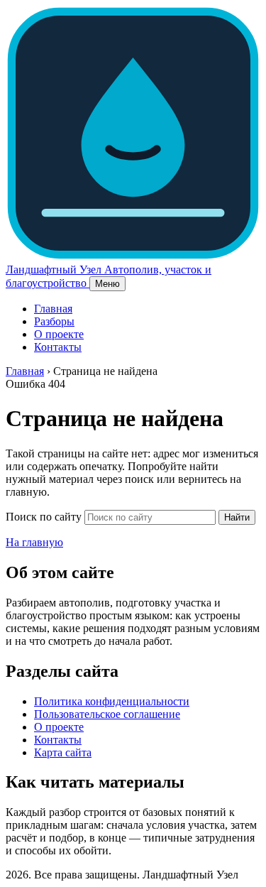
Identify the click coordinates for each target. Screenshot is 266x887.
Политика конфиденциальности (111, 701)
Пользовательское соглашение (107, 714)
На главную (34, 542)
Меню (107, 283)
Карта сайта (63, 752)
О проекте (59, 334)
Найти (237, 517)
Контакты (58, 347)
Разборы (54, 321)
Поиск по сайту (44, 517)
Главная (53, 309)
